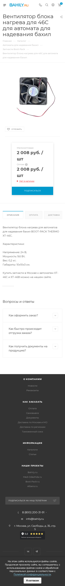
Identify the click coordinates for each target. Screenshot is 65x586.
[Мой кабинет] (53, 5)
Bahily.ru (33, 472)
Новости (32, 385)
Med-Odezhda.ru (32, 477)
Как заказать (32, 401)
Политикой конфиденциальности (32, 574)
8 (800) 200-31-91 (33, 512)
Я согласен (32, 580)
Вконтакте (28, 551)
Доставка (54, 215)
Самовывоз (32, 413)
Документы (32, 417)
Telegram (36, 551)
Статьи (32, 454)
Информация (32, 443)
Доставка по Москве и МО (32, 422)
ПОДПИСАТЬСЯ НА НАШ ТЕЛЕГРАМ (27, 500)
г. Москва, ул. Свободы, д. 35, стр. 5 (35, 527)
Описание (13, 215)
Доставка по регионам (32, 427)
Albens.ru (32, 486)
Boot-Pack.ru (33, 481)
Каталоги (32, 449)
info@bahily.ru (35, 518)
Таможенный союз (32, 431)
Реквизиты (32, 390)
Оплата (33, 215)
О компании (32, 379)
